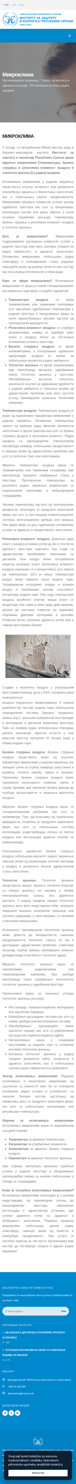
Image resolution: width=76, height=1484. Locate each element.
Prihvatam (38, 1473)
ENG (21, 5)
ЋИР (6, 5)
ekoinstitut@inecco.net (21, 1393)
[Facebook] (5, 1413)
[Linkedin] (17, 1413)
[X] (11, 1413)
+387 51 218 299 (17, 1386)
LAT (14, 5)
